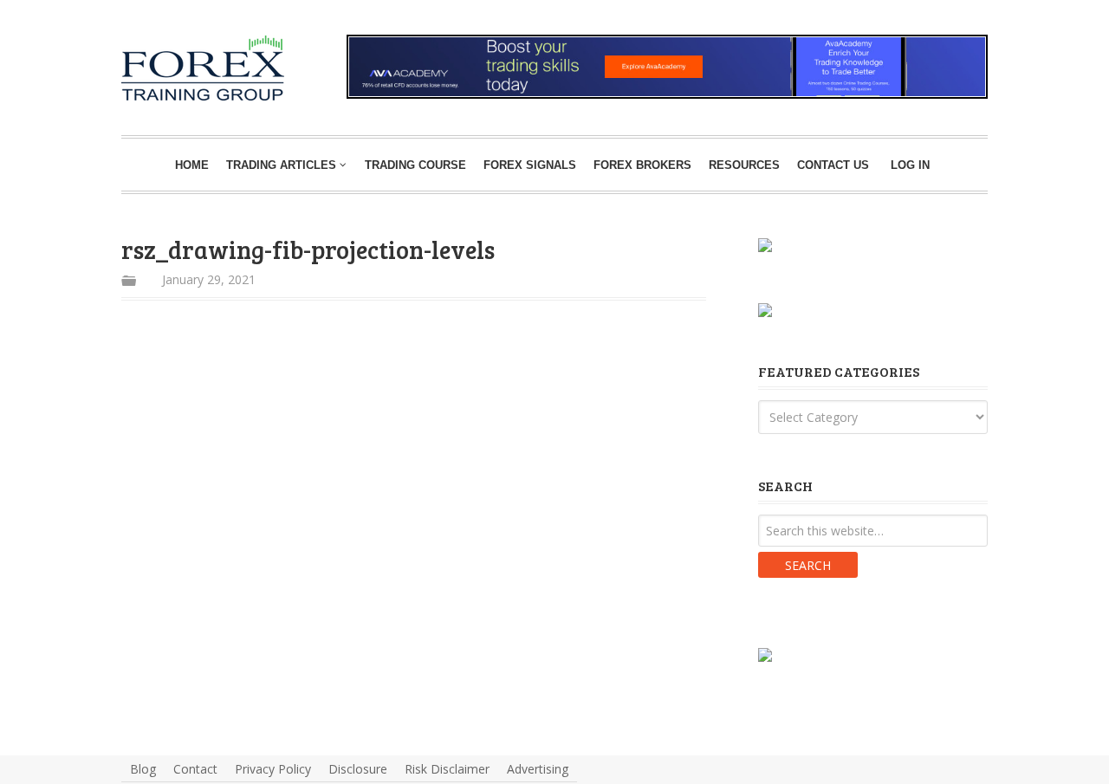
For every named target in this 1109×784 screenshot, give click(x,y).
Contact (195, 769)
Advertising (537, 769)
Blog (143, 769)
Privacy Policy (273, 769)
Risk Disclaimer (447, 769)
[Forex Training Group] (148, 55)
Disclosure (357, 769)
